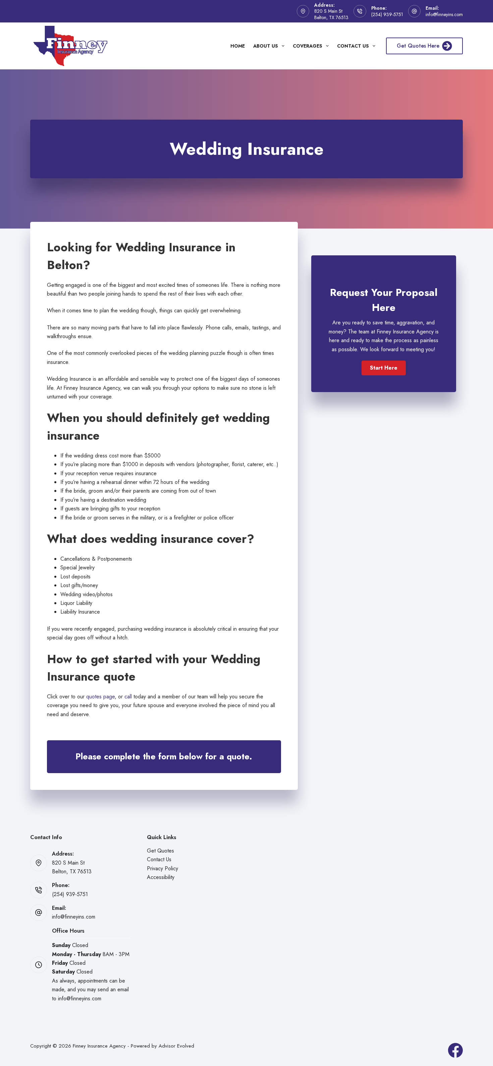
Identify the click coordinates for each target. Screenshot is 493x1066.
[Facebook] (455, 1050)
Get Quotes (160, 851)
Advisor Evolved (176, 1046)
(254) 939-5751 (387, 14)
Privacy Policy (162, 868)
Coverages (307, 46)
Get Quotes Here (418, 46)
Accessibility (160, 877)
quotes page (100, 696)
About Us (265, 46)
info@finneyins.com (444, 14)
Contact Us (353, 46)
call (128, 696)
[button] (384, 368)
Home (237, 46)
